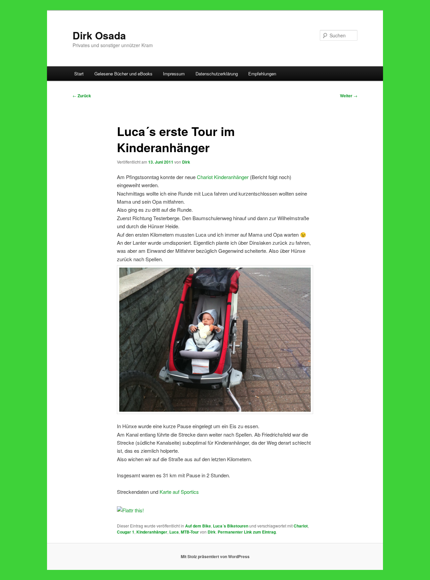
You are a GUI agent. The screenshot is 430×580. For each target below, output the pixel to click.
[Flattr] (130, 510)
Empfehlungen (262, 73)
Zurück (82, 96)
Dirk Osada (99, 35)
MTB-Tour (190, 532)
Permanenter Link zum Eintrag (247, 532)
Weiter (348, 96)
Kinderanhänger (151, 532)
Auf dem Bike (198, 526)
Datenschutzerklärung (217, 73)
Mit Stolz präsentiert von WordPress (215, 556)
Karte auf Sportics (179, 491)
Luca (174, 532)
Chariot (301, 526)
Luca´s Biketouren (230, 526)
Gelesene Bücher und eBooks (123, 73)
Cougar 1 (125, 532)
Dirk (186, 162)
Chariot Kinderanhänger (223, 176)
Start (79, 73)
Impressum (174, 73)
